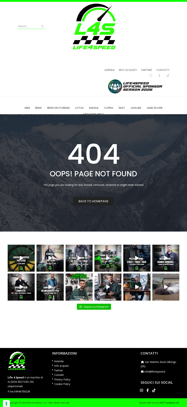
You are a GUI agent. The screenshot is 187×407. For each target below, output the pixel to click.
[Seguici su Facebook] (159, 75)
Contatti (162, 70)
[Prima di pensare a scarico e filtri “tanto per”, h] (107, 286)
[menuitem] (27, 108)
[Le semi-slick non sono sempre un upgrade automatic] (50, 258)
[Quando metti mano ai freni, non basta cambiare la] (21, 286)
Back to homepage (93, 201)
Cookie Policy (62, 384)
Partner (146, 70)
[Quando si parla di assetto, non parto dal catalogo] (79, 286)
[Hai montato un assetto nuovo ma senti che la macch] (50, 286)
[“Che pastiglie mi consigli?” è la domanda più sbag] (136, 258)
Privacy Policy (62, 379)
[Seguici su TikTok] (168, 75)
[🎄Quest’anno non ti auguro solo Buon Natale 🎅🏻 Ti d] (136, 286)
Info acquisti (128, 70)
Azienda (109, 70)
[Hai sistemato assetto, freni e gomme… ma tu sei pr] (107, 258)
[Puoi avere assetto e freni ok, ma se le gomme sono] (79, 258)
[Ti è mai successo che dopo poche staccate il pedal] (165, 258)
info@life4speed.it (154, 371)
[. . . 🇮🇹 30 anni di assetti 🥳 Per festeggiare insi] (165, 286)
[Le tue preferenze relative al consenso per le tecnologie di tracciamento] (6, 403)
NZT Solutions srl (169, 402)
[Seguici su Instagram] (150, 75)
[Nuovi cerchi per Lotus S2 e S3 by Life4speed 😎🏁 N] (21, 258)
